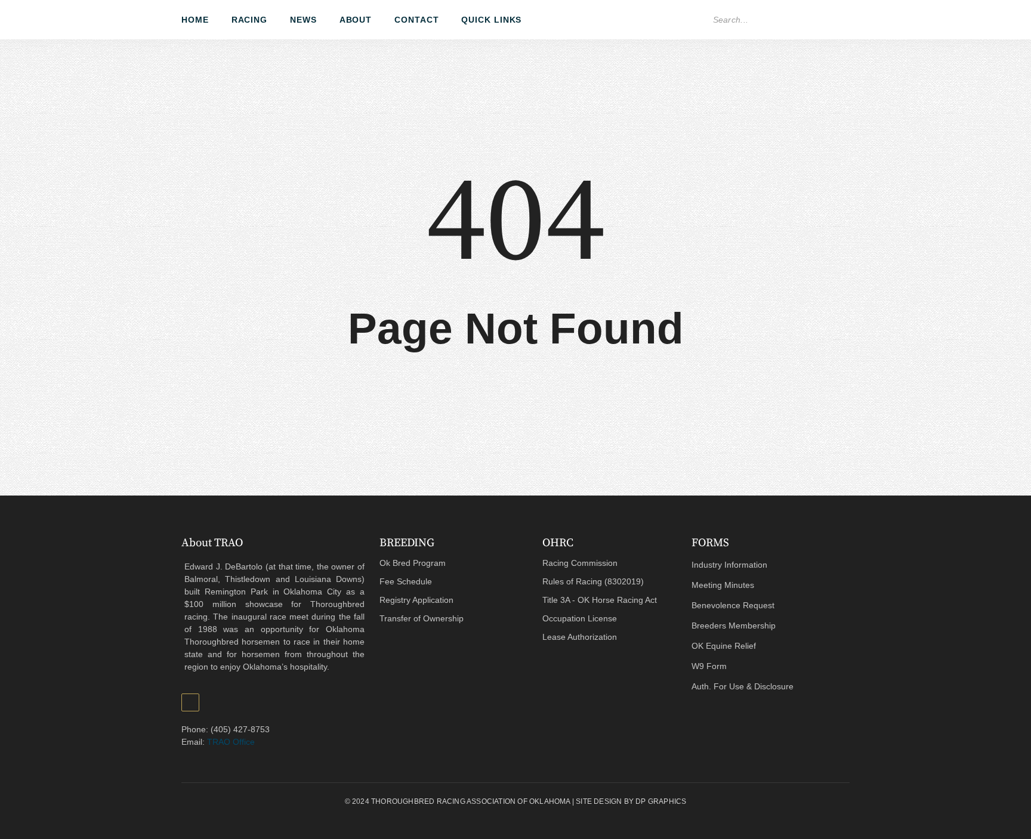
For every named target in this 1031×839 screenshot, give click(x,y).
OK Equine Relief (724, 646)
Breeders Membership (734, 625)
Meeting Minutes (723, 585)
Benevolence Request (733, 605)
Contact (416, 19)
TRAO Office (231, 742)
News (303, 19)
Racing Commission (580, 563)
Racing (249, 19)
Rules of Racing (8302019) (593, 581)
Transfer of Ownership (421, 618)
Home (195, 19)
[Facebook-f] (687, 19)
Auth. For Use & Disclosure (743, 686)
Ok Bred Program (412, 563)
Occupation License (579, 618)
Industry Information (729, 564)
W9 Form (709, 666)
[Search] (836, 20)
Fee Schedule (405, 581)
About (355, 19)
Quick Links (491, 19)
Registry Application (416, 600)
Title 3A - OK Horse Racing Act (599, 600)
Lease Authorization (579, 637)
